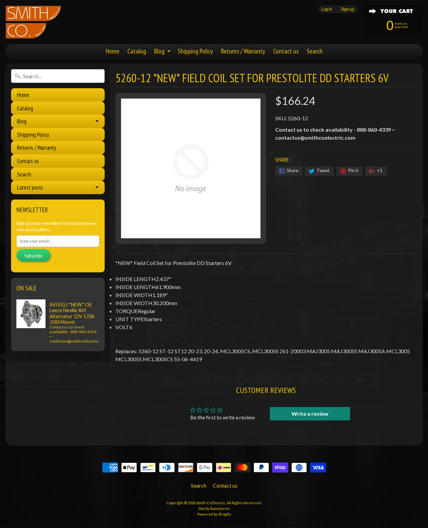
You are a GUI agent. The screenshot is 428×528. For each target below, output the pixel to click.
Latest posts (30, 187)
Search (315, 51)
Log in (326, 9)
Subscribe (33, 255)
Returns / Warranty (243, 51)
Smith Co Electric (210, 503)
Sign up (347, 9)
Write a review (310, 413)
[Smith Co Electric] (33, 22)
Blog (159, 51)
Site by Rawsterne (214, 508)
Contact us (286, 51)
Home (112, 51)
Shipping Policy (195, 51)
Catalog (136, 51)
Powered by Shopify (214, 514)
